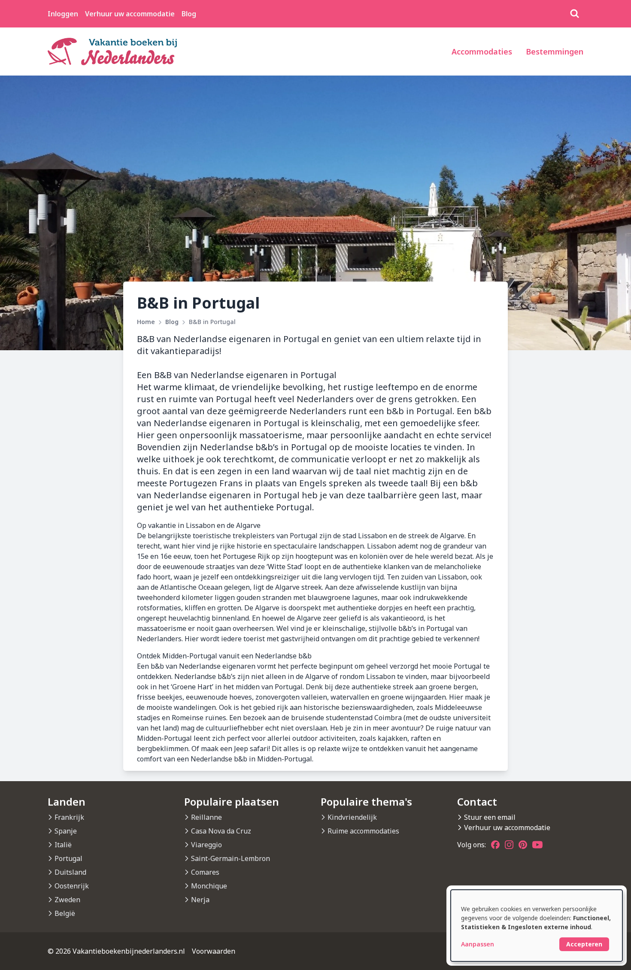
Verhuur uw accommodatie (130, 13)
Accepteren (584, 944)
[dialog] (536, 925)
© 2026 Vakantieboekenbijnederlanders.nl (116, 951)
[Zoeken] (574, 13)
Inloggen (63, 13)
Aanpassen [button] (477, 944)
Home (146, 322)
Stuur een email (490, 817)
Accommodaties (482, 51)
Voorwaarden (213, 951)
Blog (189, 13)
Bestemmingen (554, 51)
